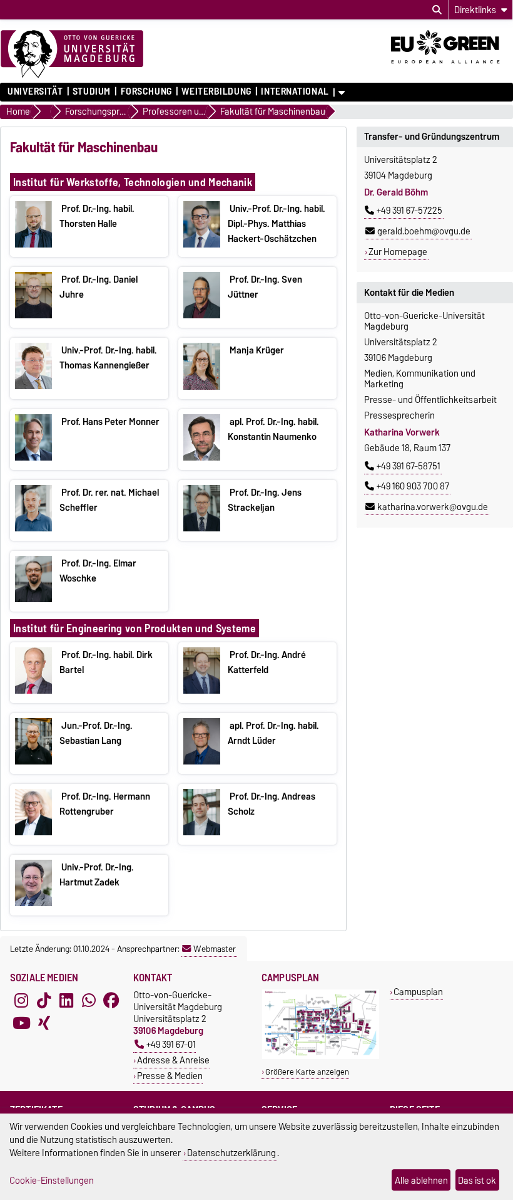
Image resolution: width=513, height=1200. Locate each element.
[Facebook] (111, 1000)
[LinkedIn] (66, 1000)
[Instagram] (21, 1000)
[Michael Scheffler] (33, 528)
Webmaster (214, 948)
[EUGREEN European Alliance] (452, 67)
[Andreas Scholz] (201, 832)
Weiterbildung (216, 91)
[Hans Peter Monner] (33, 457)
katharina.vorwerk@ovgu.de (432, 506)
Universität (35, 91)
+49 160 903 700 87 (413, 486)
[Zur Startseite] (72, 54)
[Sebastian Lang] (33, 761)
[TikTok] (44, 1000)
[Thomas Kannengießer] (33, 386)
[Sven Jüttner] (201, 315)
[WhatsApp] (89, 1000)
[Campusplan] (321, 1056)
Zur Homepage (397, 251)
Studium (92, 91)
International (294, 91)
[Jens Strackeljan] (201, 528)
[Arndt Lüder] (201, 761)
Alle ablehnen (421, 1180)
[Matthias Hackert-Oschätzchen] (201, 244)
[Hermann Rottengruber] (33, 832)
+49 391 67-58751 (408, 466)
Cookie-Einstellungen (51, 1180)
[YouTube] (21, 1022)
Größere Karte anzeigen (307, 1071)
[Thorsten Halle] (33, 244)
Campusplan (418, 991)
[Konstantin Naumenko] (201, 457)
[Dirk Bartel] (33, 690)
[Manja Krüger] (201, 386)
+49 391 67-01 (171, 1044)
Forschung (146, 91)
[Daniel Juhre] (33, 315)
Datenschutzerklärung (231, 1153)
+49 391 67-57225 (409, 210)
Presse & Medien (170, 1075)
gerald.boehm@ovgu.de (423, 231)
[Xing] (44, 1022)
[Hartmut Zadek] (33, 902)
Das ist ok (477, 1180)
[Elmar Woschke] (33, 599)
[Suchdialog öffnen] (437, 10)
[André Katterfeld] (201, 690)
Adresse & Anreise (173, 1060)
